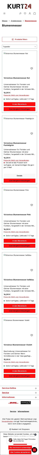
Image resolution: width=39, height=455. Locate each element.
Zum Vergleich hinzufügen (19, 109)
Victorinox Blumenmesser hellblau (19, 280)
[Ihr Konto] (29, 13)
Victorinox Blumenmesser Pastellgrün (15, 144)
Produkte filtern (20, 39)
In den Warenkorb (19, 104)
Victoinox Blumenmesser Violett (18, 345)
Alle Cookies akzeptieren (20, 452)
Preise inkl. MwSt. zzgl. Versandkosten (16, 95)
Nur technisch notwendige (20, 447)
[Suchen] (20, 13)
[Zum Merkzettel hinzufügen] (32, 68)
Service (5, 393)
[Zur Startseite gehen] (19, 6)
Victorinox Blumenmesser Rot (17, 78)
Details (19, 176)
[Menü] (4, 13)
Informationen (23, 411)
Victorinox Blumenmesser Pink (17, 215)
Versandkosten (7, 421)
